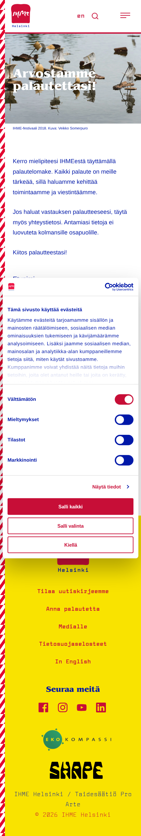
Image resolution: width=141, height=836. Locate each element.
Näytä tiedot (106, 486)
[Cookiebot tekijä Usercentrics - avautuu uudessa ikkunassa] (104, 286)
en (81, 16)
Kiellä (70, 545)
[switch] (124, 420)
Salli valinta (70, 525)
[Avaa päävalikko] (125, 16)
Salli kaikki (70, 506)
